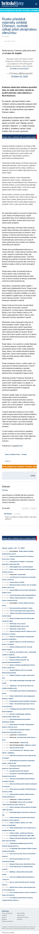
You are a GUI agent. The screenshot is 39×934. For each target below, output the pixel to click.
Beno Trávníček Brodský (17, 745)
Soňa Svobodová (14, 742)
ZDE (21, 446)
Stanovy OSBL (21, 913)
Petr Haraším (8, 514)
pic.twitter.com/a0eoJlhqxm (19, 68)
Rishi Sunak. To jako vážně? (18, 629)
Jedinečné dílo (24, 742)
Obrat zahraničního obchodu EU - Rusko (21, 608)
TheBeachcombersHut (24, 799)
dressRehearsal (22, 735)
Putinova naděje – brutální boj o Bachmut (21, 833)
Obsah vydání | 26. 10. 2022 (13, 548)
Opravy (4, 917)
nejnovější (26, 508)
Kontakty (4, 915)
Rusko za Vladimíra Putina (12, 454)
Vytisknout (7, 461)
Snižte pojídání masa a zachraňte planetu (21, 567)
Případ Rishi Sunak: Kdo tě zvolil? (19, 626)
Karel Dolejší (13, 603)
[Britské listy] (19, 137)
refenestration (22, 574)
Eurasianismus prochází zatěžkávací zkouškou (23, 701)
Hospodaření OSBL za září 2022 (18, 657)
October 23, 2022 (19, 76)
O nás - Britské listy (7, 913)
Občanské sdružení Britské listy (21, 927)
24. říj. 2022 (17, 514)
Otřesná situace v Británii (17, 582)
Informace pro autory (22, 917)
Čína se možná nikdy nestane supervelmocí (22, 611)
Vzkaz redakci (21, 915)
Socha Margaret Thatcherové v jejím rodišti (22, 835)
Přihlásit (5, 490)
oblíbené (33, 508)
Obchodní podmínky (7, 921)
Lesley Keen (13, 574)
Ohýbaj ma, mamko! (30, 745)
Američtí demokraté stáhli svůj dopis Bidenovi (23, 595)
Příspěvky (19, 919)
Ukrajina (24, 454)
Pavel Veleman (14, 551)
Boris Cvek (13, 737)
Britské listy (16, 4)
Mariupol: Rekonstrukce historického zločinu (22, 864)
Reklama (4, 919)
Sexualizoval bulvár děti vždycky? (19, 771)
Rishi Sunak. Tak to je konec (18, 624)
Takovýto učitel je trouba (17, 748)
